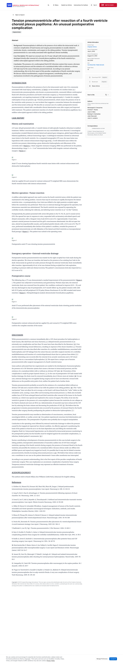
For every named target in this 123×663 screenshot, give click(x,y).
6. (12, 522)
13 (46, 90)
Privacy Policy (51, 660)
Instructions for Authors (81, 5)
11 (61, 371)
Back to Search (19, 15)
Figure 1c (27, 146)
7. (12, 528)
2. (12, 493)
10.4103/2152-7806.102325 (96, 65)
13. (13, 570)
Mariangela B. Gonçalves (95, 107)
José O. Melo (91, 112)
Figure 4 (79, 280)
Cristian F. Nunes (93, 109)
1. (12, 486)
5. (12, 515)
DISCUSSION (17, 335)
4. (12, 506)
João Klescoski (92, 116)
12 (35, 100)
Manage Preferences (102, 658)
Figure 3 (25, 231)
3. (12, 499)
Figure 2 (22, 151)
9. (12, 539)
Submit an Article (66, 5)
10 (45, 90)
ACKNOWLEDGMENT (21, 472)
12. (13, 563)
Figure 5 (22, 293)
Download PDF (99, 77)
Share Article (96, 86)
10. (13, 545)
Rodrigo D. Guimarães (94, 114)
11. (12, 554)
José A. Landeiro (93, 118)
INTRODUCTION (19, 83)
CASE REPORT (18, 118)
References (16, 482)
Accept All (113, 658)
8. (12, 532)
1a (46, 141)
